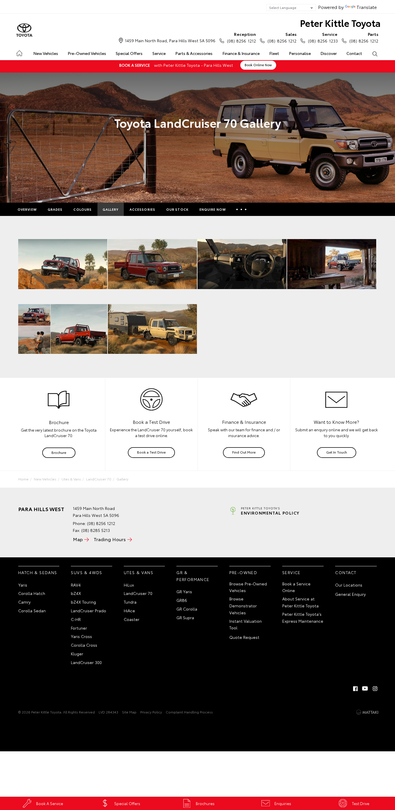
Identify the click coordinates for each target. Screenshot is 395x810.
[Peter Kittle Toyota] (24, 30)
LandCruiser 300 (86, 662)
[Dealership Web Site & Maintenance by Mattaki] (367, 712)
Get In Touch (336, 452)
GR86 (181, 600)
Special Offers (129, 53)
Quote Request (244, 637)
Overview (27, 209)
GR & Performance (192, 575)
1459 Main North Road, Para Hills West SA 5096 (170, 40)
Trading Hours (110, 539)
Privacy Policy (151, 711)
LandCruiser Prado (88, 610)
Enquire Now (213, 209)
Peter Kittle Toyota (340, 22)
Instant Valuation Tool (245, 624)
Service (159, 53)
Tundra (130, 602)
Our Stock (177, 209)
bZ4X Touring (83, 602)
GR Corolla (186, 609)
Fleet (274, 53)
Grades (55, 209)
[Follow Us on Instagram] (375, 688)
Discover (328, 53)
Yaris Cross (81, 636)
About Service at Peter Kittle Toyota (300, 602)
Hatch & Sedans (37, 572)
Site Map (129, 711)
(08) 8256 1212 (241, 37)
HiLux (129, 585)
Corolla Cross (84, 645)
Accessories (142, 209)
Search (375, 53)
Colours (82, 209)
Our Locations (348, 585)
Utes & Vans (71, 478)
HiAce (129, 610)
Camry (24, 602)
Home (18, 52)
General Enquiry (350, 594)
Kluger (77, 653)
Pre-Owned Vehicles (87, 53)
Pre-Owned (243, 572)
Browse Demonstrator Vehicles (243, 605)
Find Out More (244, 452)
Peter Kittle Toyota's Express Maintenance (302, 617)
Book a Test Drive (151, 452)
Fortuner (79, 628)
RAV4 (76, 585)
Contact (354, 53)
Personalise (300, 53)
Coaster (131, 619)
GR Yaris (184, 591)
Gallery (111, 209)
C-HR (76, 619)
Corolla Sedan (32, 610)
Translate (367, 6)
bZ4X (76, 593)
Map (78, 539)
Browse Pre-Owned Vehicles (248, 587)
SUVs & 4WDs (86, 572)
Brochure (58, 452)
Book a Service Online (296, 587)
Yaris (22, 585)
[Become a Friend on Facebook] (355, 688)
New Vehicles (45, 53)
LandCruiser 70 (98, 478)
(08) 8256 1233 (322, 37)
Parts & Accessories (194, 53)
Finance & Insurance (241, 53)
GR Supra (185, 617)
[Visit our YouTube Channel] (365, 688)
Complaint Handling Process (189, 711)
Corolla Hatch (31, 593)
